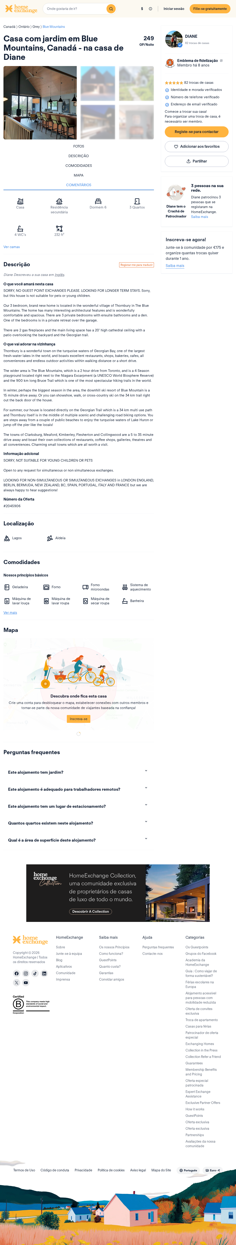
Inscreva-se (78, 719)
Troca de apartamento (202, 1020)
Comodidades (78, 166)
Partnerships (195, 1135)
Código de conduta (55, 1170)
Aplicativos (64, 966)
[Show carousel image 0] (40, 102)
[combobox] (80, 8)
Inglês (59, 275)
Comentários (78, 185)
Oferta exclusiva (197, 1122)
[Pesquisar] (111, 8)
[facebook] (16, 973)
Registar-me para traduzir (137, 264)
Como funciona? (111, 953)
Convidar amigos (111, 979)
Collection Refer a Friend (203, 1057)
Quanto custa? (110, 966)
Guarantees (194, 1063)
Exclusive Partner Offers (203, 1103)
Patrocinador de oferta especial (202, 1035)
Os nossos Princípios (114, 947)
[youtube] (26, 982)
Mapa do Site (161, 1170)
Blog (59, 960)
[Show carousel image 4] (136, 122)
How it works (195, 1109)
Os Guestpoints (197, 947)
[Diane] (174, 39)
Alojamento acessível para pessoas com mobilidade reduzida (201, 997)
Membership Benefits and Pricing (201, 1072)
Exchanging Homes (200, 1044)
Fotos (78, 146)
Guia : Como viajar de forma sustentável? (201, 973)
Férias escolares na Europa (200, 984)
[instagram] (26, 973)
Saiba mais (199, 217)
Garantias (106, 973)
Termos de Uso (24, 1170)
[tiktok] (35, 973)
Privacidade (83, 1170)
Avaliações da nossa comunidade (200, 1144)
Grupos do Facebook (201, 953)
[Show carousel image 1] (97, 83)
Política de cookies (111, 1170)
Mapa (78, 175)
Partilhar (200, 161)
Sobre (60, 947)
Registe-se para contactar (196, 132)
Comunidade (65, 973)
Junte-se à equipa (69, 953)
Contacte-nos (152, 953)
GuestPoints (108, 960)
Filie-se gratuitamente (210, 9)
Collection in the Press (202, 1050)
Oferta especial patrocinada (197, 1083)
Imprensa (63, 979)
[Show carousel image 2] (136, 83)
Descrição (78, 156)
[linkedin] (44, 973)
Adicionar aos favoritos (200, 146)
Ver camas (11, 247)
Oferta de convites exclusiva (199, 1011)
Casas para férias (198, 1026)
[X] (16, 982)
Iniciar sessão (174, 9)
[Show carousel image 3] (97, 122)
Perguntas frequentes (158, 947)
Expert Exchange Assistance (198, 1094)
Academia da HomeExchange (197, 962)
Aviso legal (138, 1170)
